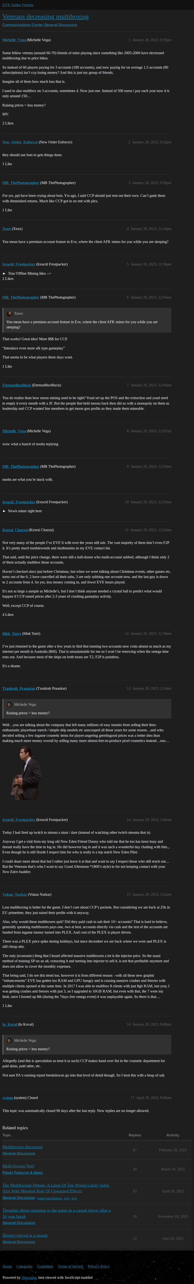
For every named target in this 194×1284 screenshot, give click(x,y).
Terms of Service (70, 1266)
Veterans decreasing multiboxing (45, 16)
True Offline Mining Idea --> (29, 273)
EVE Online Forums (17, 5)
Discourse (29, 1277)
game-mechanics (49, 1198)
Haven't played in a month (25, 1235)
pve (74, 1198)
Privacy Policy (99, 1266)
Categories (24, 1266)
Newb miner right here (24, 511)
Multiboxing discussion (22, 1146)
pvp (67, 1198)
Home (7, 1266)
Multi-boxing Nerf (18, 1166)
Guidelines (45, 1266)
